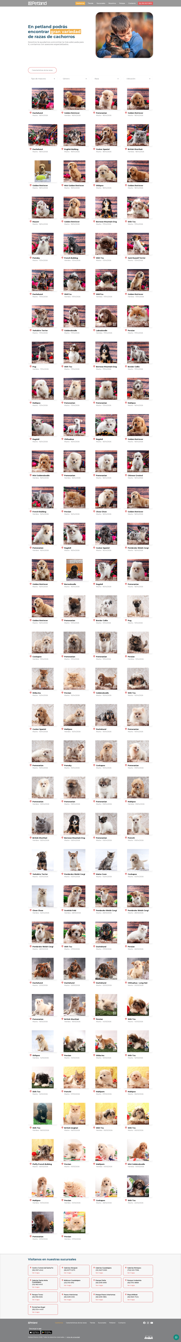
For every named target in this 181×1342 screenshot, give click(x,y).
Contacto (132, 3)
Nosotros (112, 3)
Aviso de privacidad (73, 1337)
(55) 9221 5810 (146, 3)
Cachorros (80, 3)
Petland (112, 1323)
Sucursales (101, 3)
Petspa (122, 3)
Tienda (90, 3)
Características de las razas (42, 70)
